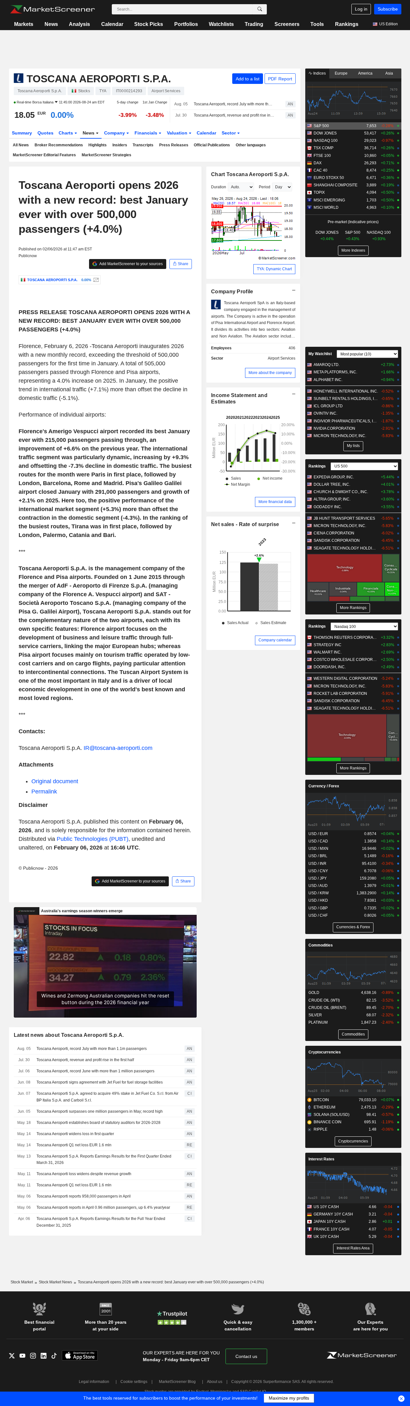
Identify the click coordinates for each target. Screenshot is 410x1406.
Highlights (97, 145)
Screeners (287, 24)
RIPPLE (320, 1129)
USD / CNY (318, 871)
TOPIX (319, 192)
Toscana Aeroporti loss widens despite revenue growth (84, 1174)
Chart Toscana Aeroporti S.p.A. (250, 174)
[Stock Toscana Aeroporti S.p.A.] (95, 279)
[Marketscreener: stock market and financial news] (52, 9)
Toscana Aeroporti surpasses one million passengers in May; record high (100, 1111)
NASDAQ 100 (326, 140)
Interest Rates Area (353, 1248)
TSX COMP (323, 148)
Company (115, 132)
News (51, 24)
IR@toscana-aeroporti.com (118, 748)
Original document (54, 781)
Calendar (112, 24)
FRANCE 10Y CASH (331, 1229)
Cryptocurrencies (324, 1052)
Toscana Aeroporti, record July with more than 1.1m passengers (234, 104)
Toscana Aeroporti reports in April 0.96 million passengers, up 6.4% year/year (103, 1207)
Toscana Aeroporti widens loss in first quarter (75, 1134)
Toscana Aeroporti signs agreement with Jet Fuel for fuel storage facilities (100, 1082)
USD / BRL (317, 856)
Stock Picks (148, 24)
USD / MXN (318, 848)
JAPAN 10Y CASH (330, 1221)
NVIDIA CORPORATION (334, 428)
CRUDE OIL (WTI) (324, 1000)
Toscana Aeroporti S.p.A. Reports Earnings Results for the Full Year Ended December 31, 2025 (101, 1222)
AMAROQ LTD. (327, 364)
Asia (389, 73)
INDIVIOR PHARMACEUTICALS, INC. (346, 421)
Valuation (178, 132)
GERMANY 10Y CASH (333, 1214)
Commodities (320, 945)
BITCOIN (321, 1100)
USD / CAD (318, 841)
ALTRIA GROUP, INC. (332, 499)
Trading (254, 24)
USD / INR (317, 863)
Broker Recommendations (59, 145)
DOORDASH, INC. (330, 667)
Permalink (44, 791)
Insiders (119, 145)
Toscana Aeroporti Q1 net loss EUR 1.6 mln (74, 1145)
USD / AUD (318, 885)
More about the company (270, 372)
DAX (318, 163)
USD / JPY (317, 878)
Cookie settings (133, 1381)
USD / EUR (318, 834)
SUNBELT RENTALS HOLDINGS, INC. (346, 398)
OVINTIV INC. (325, 413)
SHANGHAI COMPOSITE (335, 185)
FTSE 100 (322, 155)
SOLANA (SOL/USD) (331, 1114)
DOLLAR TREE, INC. (332, 484)
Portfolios (186, 24)
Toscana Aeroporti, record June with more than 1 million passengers (95, 1071)
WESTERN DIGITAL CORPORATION (345, 678)
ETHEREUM (324, 1107)
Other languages (251, 145)
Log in (361, 9)
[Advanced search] (260, 9)
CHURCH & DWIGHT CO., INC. (341, 492)
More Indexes (353, 250)
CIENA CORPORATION (334, 533)
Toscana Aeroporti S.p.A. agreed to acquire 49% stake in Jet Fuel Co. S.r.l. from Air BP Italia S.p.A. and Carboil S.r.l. (107, 1096)
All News (21, 145)
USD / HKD (318, 900)
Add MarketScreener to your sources (131, 264)
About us (214, 1381)
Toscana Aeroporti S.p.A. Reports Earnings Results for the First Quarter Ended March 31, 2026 (104, 1159)
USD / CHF (318, 915)
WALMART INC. (327, 652)
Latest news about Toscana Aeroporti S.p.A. (69, 1035)
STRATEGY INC (327, 645)
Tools (317, 24)
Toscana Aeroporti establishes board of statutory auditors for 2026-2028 (98, 1122)
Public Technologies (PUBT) (92, 839)
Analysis (79, 24)
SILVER (315, 1015)
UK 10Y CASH (326, 1236)
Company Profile (232, 291)
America (365, 73)
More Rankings (353, 607)
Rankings (346, 24)
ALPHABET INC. (328, 380)
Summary (22, 132)
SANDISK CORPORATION (337, 540)
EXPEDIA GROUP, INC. (334, 477)
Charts (66, 132)
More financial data (275, 502)
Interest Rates (321, 1159)
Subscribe (388, 9)
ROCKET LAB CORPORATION (340, 693)
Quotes (45, 132)
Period (264, 187)
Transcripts (143, 145)
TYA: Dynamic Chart (274, 269)
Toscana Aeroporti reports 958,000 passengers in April (84, 1196)
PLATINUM (318, 1022)
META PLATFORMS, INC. (335, 372)
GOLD (313, 992)
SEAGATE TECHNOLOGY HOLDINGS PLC (346, 548)
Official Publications (212, 145)
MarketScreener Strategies (106, 155)
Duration (218, 187)
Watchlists (221, 24)
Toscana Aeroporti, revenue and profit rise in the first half (234, 115)
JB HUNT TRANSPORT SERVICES (344, 518)
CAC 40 (320, 170)
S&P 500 (321, 126)
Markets (23, 24)
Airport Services (281, 358)
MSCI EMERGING (329, 200)
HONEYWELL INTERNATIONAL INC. (346, 391)
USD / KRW (318, 893)
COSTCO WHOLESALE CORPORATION (346, 659)
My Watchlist (320, 354)
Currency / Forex (323, 786)
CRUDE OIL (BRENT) (327, 1007)
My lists (353, 445)
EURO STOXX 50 (329, 177)
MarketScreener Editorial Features (44, 155)
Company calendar (275, 640)
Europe (341, 73)
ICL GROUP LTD (328, 406)
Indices (319, 73)
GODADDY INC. (328, 507)
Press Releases (173, 145)
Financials (147, 132)
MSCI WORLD (326, 207)
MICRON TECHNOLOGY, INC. (340, 436)
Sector (229, 132)
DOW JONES (325, 133)
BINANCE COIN (327, 1122)
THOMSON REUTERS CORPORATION (346, 637)
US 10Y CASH (326, 1207)
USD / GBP (318, 908)
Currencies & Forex (353, 927)
